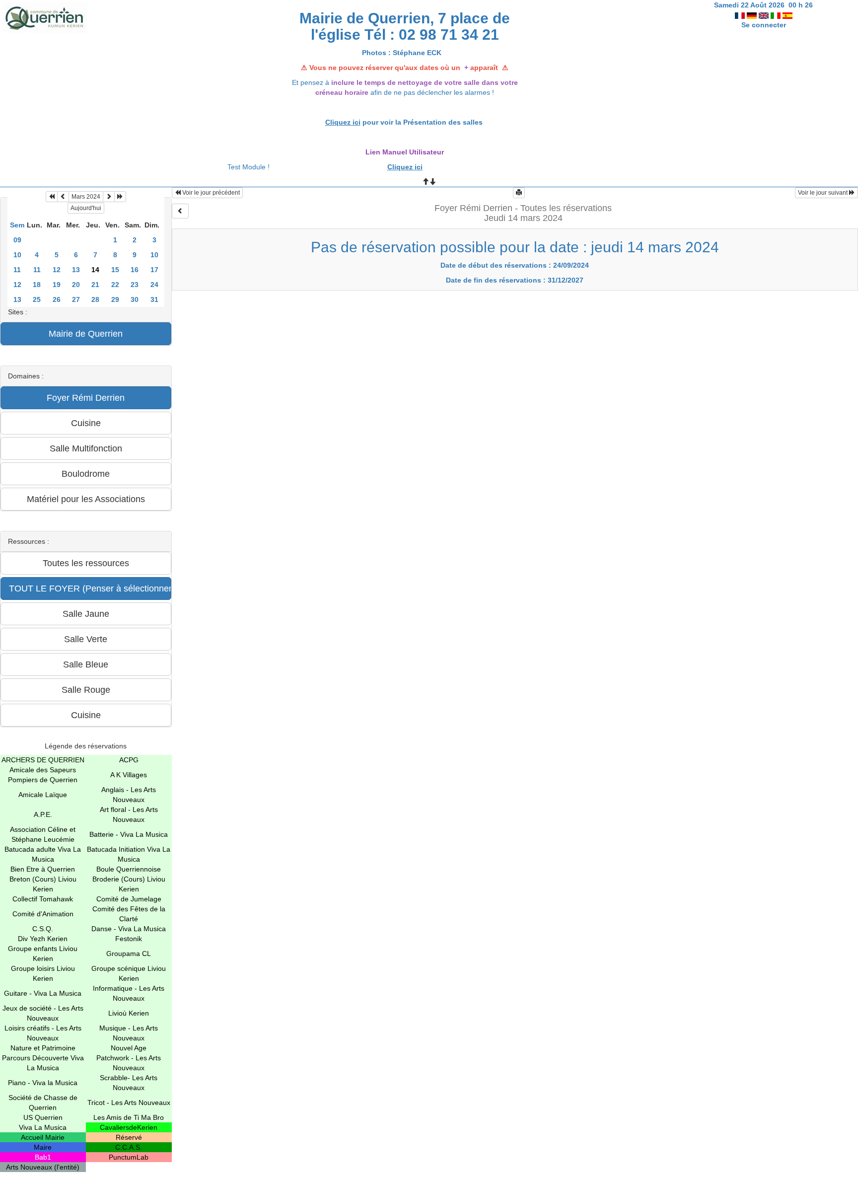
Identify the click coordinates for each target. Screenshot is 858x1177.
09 (17, 240)
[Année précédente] (52, 196)
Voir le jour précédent (210, 192)
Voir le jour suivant (823, 192)
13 (76, 270)
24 (154, 285)
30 (135, 299)
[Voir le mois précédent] (63, 196)
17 (154, 270)
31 (154, 299)
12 (57, 270)
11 (17, 270)
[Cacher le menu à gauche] (180, 211)
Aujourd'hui (86, 208)
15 (115, 270)
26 (57, 299)
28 (95, 299)
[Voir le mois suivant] (109, 196)
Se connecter (763, 25)
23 (135, 285)
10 (17, 255)
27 (76, 299)
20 (76, 285)
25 (37, 299)
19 (57, 285)
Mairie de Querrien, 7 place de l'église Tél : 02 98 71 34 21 (404, 26)
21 (95, 285)
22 (115, 285)
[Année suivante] (120, 196)
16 (135, 270)
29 (115, 299)
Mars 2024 (86, 196)
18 (37, 285)
